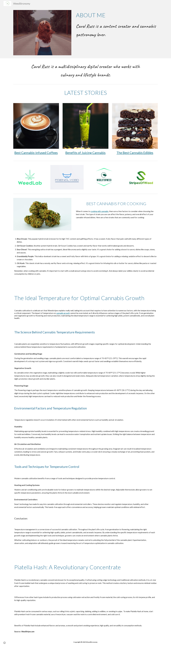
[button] (4, 642)
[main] (116, 15)
